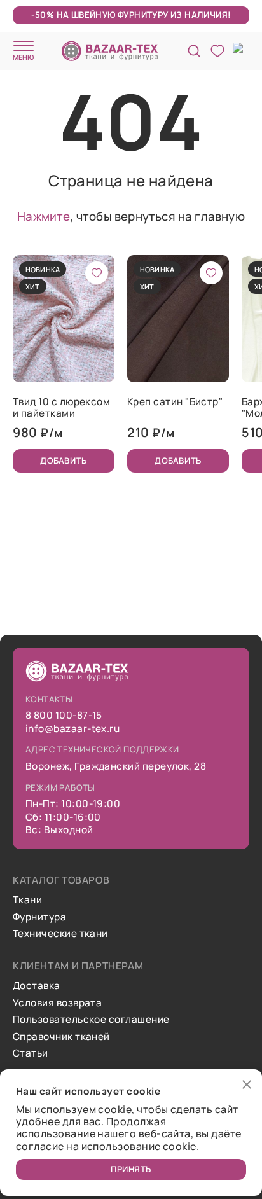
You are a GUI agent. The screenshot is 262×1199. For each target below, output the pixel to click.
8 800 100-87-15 (63, 715)
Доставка (36, 986)
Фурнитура (39, 917)
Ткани (27, 900)
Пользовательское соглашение (91, 1019)
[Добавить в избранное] (96, 272)
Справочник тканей (61, 1037)
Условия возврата (57, 1003)
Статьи (30, 1053)
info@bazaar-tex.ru (72, 729)
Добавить (63, 460)
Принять (131, 1169)
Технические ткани (60, 933)
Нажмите (43, 216)
